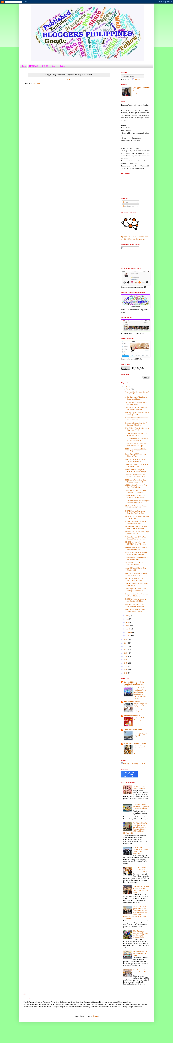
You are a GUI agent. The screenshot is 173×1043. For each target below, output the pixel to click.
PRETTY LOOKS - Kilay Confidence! (139, 787)
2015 (126, 673)
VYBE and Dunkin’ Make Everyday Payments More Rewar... (137, 502)
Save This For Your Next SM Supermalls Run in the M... (135, 496)
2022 (126, 650)
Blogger (95, 1016)
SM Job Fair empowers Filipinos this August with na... (136, 450)
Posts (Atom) (37, 83)
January (128, 635)
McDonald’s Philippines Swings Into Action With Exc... (136, 507)
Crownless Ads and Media (133, 730)
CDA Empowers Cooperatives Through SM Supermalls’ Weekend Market (140, 934)
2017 (126, 666)
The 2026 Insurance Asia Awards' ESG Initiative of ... (136, 564)
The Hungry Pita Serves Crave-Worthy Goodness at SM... (135, 590)
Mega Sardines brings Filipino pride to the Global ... (137, 517)
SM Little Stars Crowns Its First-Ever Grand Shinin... (136, 486)
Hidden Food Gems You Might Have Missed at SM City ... (135, 522)
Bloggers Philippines (142, 88)
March (128, 629)
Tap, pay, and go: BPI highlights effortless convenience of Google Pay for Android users (140, 708)
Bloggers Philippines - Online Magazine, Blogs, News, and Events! (134, 684)
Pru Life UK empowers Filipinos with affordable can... (136, 548)
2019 (126, 659)
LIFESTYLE (33, 66)
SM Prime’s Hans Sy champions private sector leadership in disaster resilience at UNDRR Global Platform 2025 (135, 828)
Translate (137, 79)
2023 (126, 646)
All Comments (129, 206)
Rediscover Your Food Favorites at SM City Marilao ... (136, 595)
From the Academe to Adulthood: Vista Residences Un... (136, 574)
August (128, 389)
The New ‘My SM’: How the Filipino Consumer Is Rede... (135, 476)
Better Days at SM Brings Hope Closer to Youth (135, 455)
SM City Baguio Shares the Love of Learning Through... (137, 414)
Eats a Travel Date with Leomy (135, 744)
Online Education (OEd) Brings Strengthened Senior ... (136, 398)
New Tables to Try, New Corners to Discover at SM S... (137, 429)
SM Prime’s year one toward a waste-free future (140, 953)
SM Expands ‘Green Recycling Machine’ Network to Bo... (135, 481)
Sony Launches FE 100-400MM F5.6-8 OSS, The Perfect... (136, 527)
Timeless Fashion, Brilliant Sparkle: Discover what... (137, 584)
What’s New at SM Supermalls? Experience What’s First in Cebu (141, 807)
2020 (126, 656)
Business (62, 66)
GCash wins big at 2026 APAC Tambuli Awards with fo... (135, 538)
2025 (126, 640)
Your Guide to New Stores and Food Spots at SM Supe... (135, 445)
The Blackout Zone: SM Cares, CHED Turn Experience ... (135, 491)
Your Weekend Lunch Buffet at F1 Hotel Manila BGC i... (136, 559)
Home (24, 66)
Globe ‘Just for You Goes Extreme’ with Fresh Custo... (137, 393)
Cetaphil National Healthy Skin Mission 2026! (135, 569)
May (127, 622)
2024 (126, 643)
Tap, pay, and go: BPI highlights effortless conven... (136, 403)
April (128, 626)
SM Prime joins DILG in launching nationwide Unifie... (137, 465)
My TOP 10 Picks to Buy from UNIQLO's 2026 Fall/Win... (135, 543)
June (127, 619)
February (129, 632)
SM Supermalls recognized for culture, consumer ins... (135, 460)
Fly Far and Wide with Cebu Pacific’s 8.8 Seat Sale (134, 579)
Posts (126, 202)
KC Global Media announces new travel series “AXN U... (136, 600)
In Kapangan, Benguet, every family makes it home (135, 610)
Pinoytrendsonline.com (132, 702)
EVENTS (45, 66)
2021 (126, 653)
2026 (126, 386)
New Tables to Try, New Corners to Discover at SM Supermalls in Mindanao (139, 750)
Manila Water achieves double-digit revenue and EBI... (137, 533)
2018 (126, 663)
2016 (126, 669)
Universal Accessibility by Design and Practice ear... (136, 419)
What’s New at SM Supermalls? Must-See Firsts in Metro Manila (140, 870)
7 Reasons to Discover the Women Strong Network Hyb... (136, 439)
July (127, 616)
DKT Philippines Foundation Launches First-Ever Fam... (135, 512)
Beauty (54, 66)
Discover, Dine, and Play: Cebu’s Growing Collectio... (136, 424)
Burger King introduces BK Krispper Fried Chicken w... (135, 605)
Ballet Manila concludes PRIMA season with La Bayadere (136, 553)
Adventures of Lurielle (132, 716)
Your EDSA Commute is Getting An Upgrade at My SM (136, 408)
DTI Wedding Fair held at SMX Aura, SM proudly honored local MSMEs (141, 889)
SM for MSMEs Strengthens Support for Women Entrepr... (136, 471)
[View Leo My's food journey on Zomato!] (134, 763)
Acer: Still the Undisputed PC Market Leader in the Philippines (140, 850)
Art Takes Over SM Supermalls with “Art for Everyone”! (140, 972)
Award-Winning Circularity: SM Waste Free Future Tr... (136, 434)
